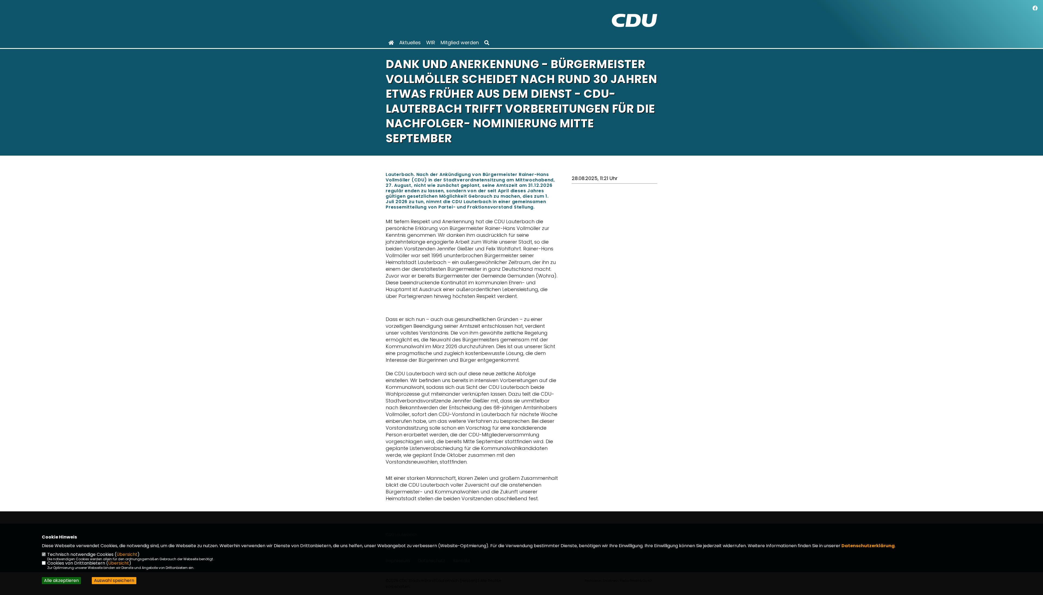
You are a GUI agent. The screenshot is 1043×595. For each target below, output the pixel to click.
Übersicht (127, 554)
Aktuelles (410, 42)
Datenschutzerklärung (868, 546)
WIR (430, 42)
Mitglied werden (460, 42)
